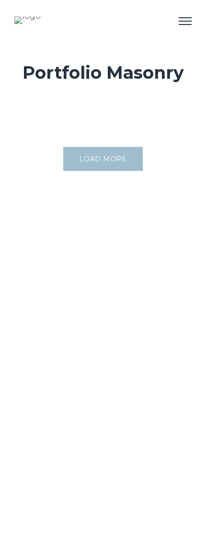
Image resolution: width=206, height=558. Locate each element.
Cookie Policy (40, 519)
